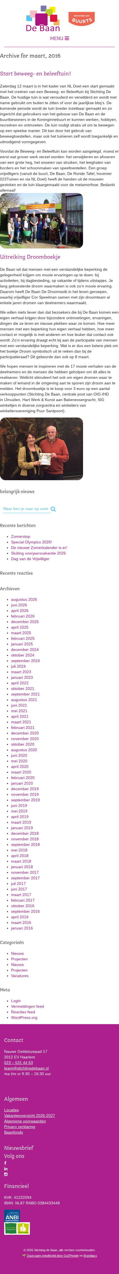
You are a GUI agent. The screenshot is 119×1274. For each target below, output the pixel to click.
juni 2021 (19, 705)
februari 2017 (23, 900)
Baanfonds (13, 1132)
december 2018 (25, 833)
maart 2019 (21, 822)
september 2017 (25, 878)
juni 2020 (19, 755)
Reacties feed (23, 1012)
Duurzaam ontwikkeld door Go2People (53, 1255)
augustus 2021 (24, 699)
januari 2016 (22, 928)
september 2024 (25, 660)
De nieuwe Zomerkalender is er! (39, 547)
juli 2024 (18, 666)
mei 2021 (19, 711)
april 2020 (20, 766)
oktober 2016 (22, 906)
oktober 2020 (22, 744)
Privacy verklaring (19, 1126)
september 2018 (25, 844)
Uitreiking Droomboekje (30, 257)
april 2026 (20, 610)
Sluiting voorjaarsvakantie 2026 (38, 553)
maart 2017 (21, 894)
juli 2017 (18, 883)
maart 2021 (21, 722)
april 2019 (20, 816)
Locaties (11, 1110)
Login (16, 1001)
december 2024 (25, 649)
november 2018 (25, 839)
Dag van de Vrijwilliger (30, 559)
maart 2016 (21, 922)
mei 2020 (19, 761)
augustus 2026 (24, 599)
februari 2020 (23, 777)
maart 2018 (21, 861)
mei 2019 (19, 811)
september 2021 (25, 694)
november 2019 (25, 794)
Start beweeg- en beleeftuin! (35, 74)
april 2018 (20, 855)
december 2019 (25, 789)
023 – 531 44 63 (18, 1062)
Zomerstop (20, 536)
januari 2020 (22, 783)
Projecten (19, 959)
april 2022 (20, 683)
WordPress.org (24, 1017)
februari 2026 (23, 616)
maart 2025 (21, 633)
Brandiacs (90, 1255)
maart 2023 (21, 672)
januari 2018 (22, 867)
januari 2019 (22, 828)
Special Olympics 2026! (31, 542)
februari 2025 (23, 638)
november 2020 (25, 738)
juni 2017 (19, 889)
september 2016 (25, 911)
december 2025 (25, 621)
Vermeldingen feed (27, 1006)
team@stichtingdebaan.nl (26, 1068)
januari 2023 (22, 677)
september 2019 (25, 800)
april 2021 (20, 716)
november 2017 (25, 872)
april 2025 (20, 627)
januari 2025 (22, 644)
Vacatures (20, 975)
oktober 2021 (22, 688)
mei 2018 (19, 850)
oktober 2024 (22, 655)
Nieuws (17, 953)
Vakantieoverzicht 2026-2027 (29, 1115)
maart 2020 (21, 772)
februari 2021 (23, 727)
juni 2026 (19, 605)
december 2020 (25, 733)
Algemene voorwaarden (25, 1121)
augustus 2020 (24, 750)
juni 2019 (19, 805)
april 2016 (20, 917)
